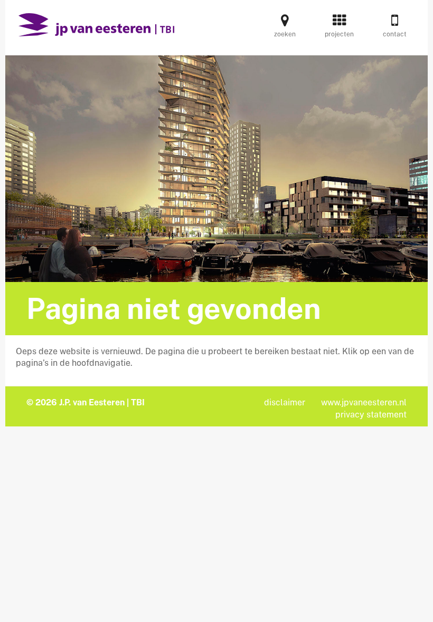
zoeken (285, 34)
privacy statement (371, 415)
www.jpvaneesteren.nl (364, 402)
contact (395, 34)
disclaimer (284, 402)
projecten (339, 34)
